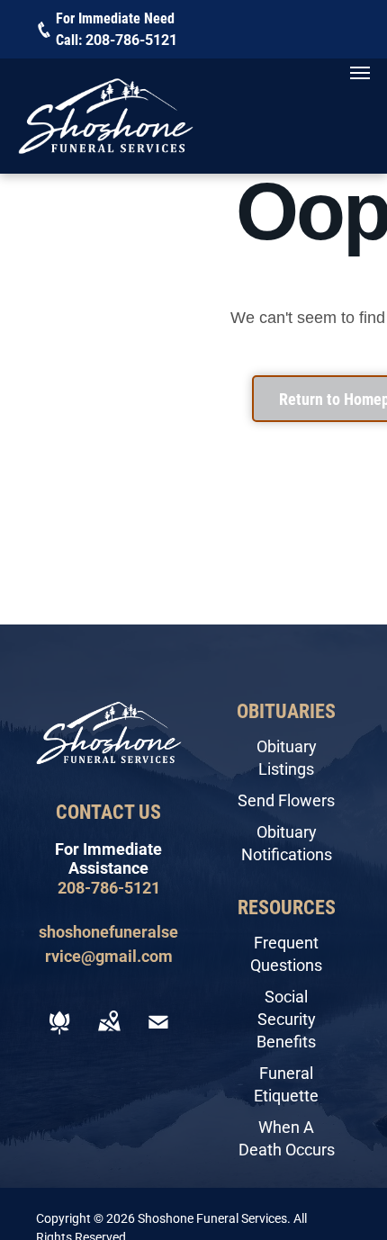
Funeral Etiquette (286, 1084)
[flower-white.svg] (59, 1034)
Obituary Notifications (286, 843)
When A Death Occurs (286, 1138)
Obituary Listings (286, 757)
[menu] (360, 73)
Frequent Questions (286, 954)
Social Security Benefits (286, 1019)
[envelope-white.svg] (158, 1034)
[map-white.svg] (109, 1034)
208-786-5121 (131, 40)
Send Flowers (286, 800)
